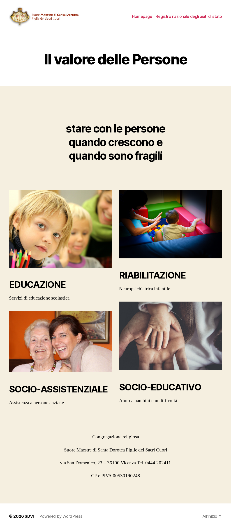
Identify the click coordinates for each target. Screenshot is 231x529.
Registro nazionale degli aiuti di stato (189, 16)
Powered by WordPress (60, 516)
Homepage (142, 16)
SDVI (29, 516)
